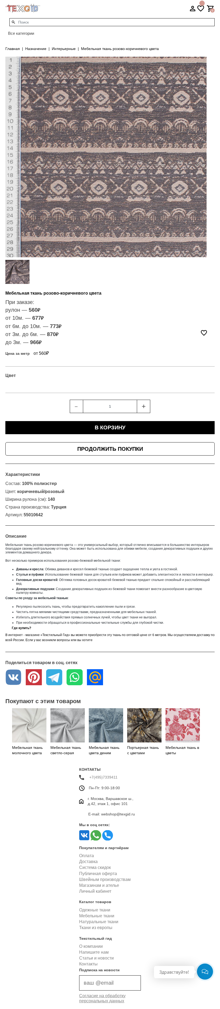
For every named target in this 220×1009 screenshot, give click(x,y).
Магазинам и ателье (99, 885)
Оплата (86, 855)
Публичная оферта (98, 873)
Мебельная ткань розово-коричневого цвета (120, 49)
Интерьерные (64, 49)
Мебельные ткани (96, 916)
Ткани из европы (95, 927)
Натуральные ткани (98, 921)
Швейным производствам (105, 879)
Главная (12, 49)
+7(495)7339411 (103, 777)
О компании (91, 946)
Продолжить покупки (110, 449)
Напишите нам (94, 952)
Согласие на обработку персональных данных (102, 998)
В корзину (110, 427)
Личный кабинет (95, 891)
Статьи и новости (96, 958)
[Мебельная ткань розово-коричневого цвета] (17, 272)
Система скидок (95, 867)
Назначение (35, 49)
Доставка (88, 861)
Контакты (88, 964)
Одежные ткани (94, 910)
